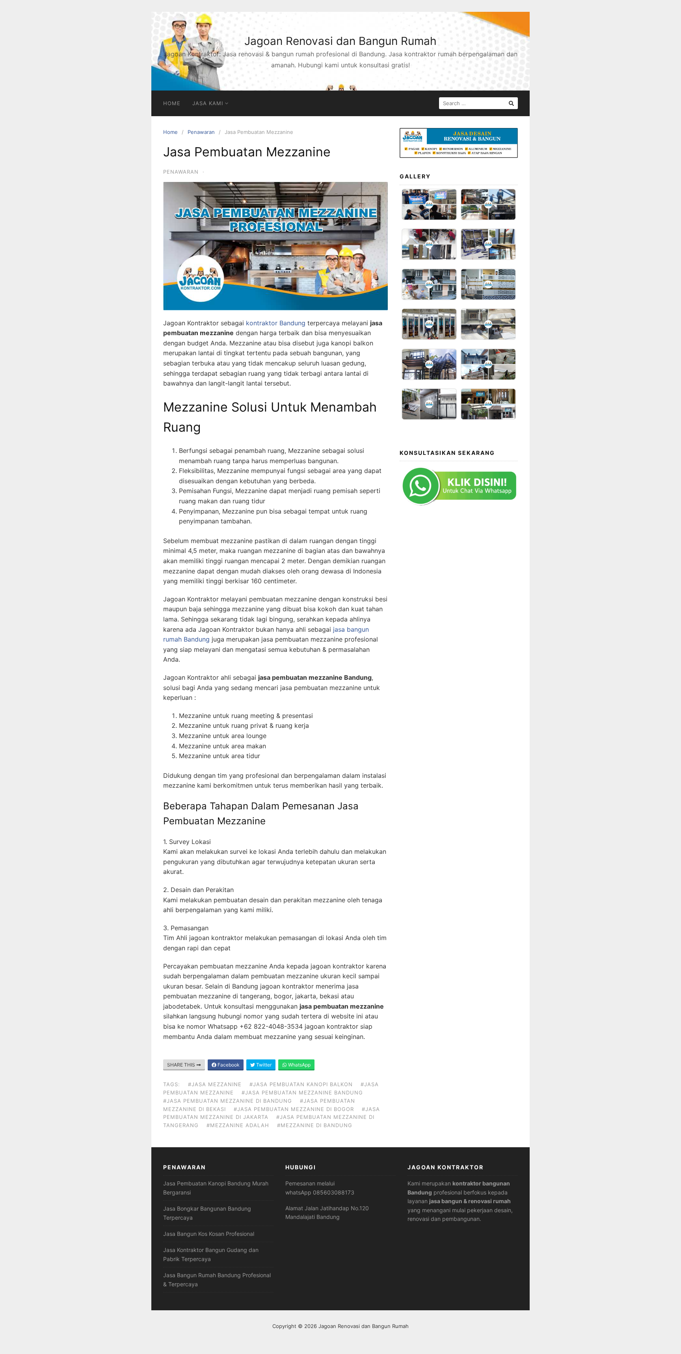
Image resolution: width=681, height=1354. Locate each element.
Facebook (228, 1065)
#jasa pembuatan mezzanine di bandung (227, 1101)
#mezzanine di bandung (314, 1125)
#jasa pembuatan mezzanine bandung (302, 1092)
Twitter (263, 1065)
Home (171, 103)
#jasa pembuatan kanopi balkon (301, 1084)
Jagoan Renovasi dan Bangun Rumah (340, 41)
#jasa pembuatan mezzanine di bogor (294, 1109)
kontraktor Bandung (275, 323)
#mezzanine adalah (238, 1125)
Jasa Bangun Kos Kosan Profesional (208, 1233)
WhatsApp (299, 1065)
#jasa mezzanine (215, 1084)
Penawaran (201, 132)
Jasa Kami (207, 103)
